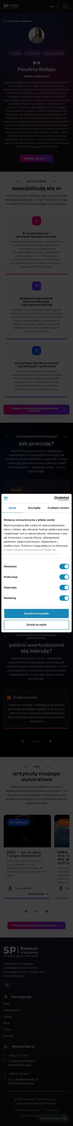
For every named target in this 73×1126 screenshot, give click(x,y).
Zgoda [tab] (12, 507)
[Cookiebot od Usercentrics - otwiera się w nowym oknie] (54, 498)
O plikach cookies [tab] (58, 507)
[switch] (64, 577)
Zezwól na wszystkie (36, 613)
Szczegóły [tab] (34, 507)
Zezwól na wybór (36, 624)
